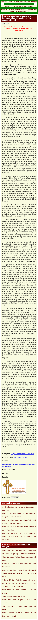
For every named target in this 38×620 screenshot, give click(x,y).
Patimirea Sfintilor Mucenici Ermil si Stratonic (18, 533)
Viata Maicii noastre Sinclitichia (13, 596)
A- (7, 23)
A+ (4, 23)
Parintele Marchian (21, 457)
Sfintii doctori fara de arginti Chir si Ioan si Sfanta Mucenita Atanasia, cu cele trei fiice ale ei (19, 573)
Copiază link (15, 497)
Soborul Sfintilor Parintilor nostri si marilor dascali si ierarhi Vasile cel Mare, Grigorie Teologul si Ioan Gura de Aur (19, 583)
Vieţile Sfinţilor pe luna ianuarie (22, 454)
